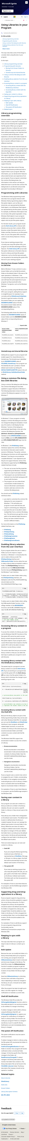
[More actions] (26, 20)
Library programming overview (10, 39)
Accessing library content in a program (15, 83)
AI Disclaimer (4, 1132)
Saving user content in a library (13, 94)
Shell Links (4, 1085)
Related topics (8, 109)
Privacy (10, 1134)
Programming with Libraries (9, 41)
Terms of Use (20, 1136)
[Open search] (22, 16)
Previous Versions (14, 1132)
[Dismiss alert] (26, 2)
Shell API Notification (12, 105)
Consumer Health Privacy (7, 1136)
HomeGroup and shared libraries (15, 72)
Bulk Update (9, 103)
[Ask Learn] (24, 20)
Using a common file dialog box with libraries (14, 43)
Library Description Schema (9, 1091)
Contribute (4, 1134)
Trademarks (4, 1139)
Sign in (26, 17)
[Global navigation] (1, 16)
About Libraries (5, 1078)
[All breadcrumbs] (2, 20)
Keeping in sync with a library (12, 100)
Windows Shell (9, 20)
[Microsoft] (15, 17)
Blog (22, 1132)
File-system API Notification (14, 107)
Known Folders (5, 1088)
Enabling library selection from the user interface (12, 45)
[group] (14, 336)
